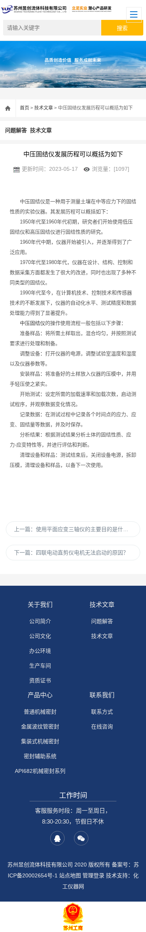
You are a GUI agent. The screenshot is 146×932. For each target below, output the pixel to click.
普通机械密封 (40, 712)
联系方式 (102, 712)
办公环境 (40, 651)
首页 (24, 108)
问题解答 (16, 130)
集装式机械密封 (40, 741)
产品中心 (40, 695)
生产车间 (40, 666)
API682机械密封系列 (40, 771)
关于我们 (40, 604)
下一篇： (71, 552)
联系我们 (102, 695)
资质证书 (40, 680)
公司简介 (40, 621)
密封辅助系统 (40, 756)
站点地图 (70, 875)
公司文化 (40, 636)
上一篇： (74, 529)
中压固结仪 (32, 323)
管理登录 (93, 875)
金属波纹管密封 (40, 726)
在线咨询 (102, 726)
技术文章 (43, 108)
